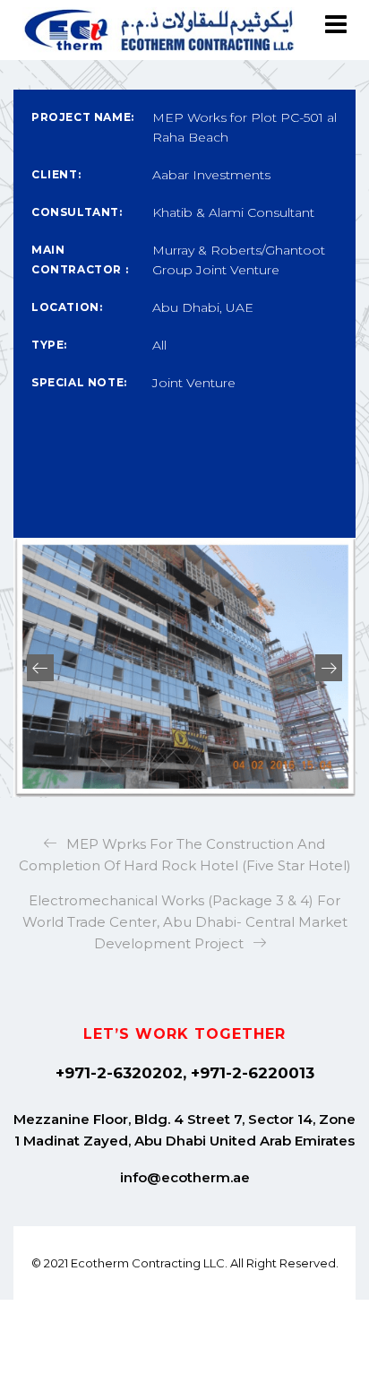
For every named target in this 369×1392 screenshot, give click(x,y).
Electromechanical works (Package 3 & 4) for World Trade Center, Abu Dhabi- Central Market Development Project (185, 922)
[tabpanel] (184, 667)
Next (328, 667)
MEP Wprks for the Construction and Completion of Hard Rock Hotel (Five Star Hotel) (185, 854)
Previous (40, 667)
